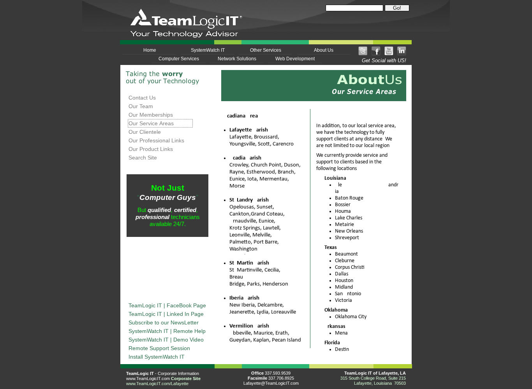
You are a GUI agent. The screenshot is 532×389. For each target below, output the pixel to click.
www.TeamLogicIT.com (148, 378)
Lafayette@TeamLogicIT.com (271, 383)
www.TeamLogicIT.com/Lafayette (157, 383)
